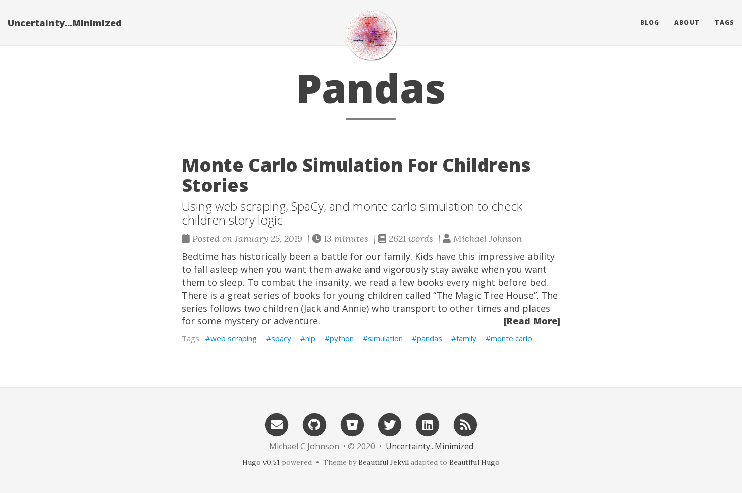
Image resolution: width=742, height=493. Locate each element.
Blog (649, 22)
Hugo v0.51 (261, 462)
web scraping (233, 338)
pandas (429, 338)
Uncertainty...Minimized (65, 23)
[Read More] (532, 321)
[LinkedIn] (427, 424)
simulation (385, 338)
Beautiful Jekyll (383, 462)
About (687, 22)
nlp (310, 338)
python (342, 338)
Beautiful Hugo (474, 462)
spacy (281, 338)
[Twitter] (390, 424)
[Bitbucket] (352, 424)
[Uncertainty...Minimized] (371, 35)
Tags (724, 22)
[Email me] (276, 424)
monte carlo (511, 338)
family (466, 338)
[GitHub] (314, 424)
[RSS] (465, 424)
